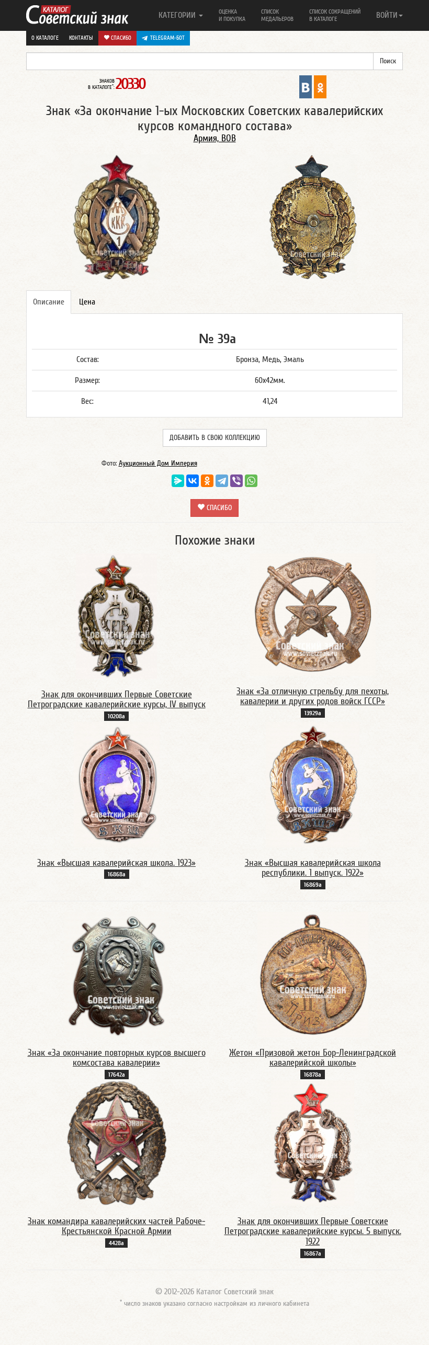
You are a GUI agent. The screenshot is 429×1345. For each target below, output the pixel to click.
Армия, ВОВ (215, 138)
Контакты (81, 38)
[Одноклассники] (207, 480)
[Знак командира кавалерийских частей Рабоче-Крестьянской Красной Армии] (116, 1142)
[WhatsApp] (251, 480)
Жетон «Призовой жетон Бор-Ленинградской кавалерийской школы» (312, 1058)
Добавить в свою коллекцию (215, 438)
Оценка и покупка (232, 15)
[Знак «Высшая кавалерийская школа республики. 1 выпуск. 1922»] (312, 784)
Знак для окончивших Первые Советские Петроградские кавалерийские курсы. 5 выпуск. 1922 (312, 1232)
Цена (87, 302)
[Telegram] (222, 480)
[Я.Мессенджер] (178, 480)
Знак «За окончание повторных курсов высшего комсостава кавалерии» (117, 1058)
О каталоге (45, 38)
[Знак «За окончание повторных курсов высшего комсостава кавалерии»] (116, 974)
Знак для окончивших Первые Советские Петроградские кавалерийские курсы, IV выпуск (117, 699)
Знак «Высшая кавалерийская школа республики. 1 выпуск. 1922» (313, 868)
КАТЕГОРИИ (178, 15)
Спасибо (120, 38)
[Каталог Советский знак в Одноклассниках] (320, 86)
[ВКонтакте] (192, 480)
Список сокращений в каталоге (334, 15)
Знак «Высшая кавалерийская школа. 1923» (116, 862)
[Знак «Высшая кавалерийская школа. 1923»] (117, 784)
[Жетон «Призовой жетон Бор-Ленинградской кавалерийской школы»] (312, 974)
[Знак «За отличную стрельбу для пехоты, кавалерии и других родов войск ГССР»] (313, 614)
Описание (48, 302)
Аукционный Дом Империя (158, 463)
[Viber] (236, 480)
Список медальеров (277, 15)
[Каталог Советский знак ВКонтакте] (305, 86)
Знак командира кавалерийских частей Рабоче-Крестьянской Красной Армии (116, 1226)
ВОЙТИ (387, 15)
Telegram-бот (167, 38)
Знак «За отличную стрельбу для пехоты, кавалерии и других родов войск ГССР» (312, 696)
